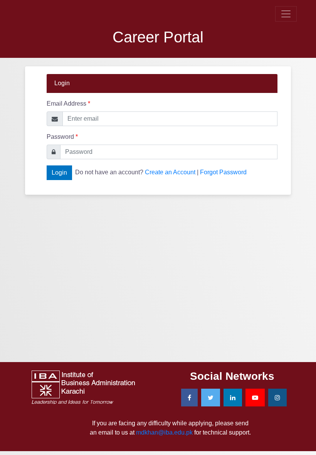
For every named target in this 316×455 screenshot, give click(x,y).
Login (59, 172)
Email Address (68, 103)
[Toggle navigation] (286, 14)
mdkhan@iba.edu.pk (164, 432)
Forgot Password (223, 172)
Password (62, 136)
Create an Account (170, 172)
